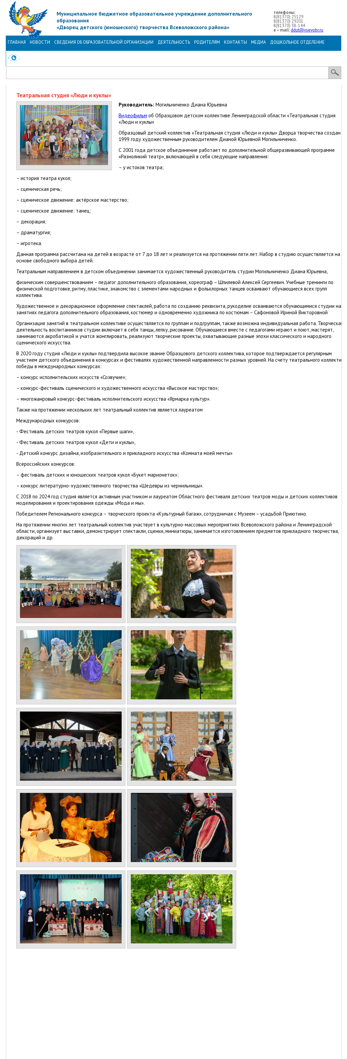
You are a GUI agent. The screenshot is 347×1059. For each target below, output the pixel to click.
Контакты (235, 42)
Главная (17, 42)
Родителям (207, 42)
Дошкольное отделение (297, 42)
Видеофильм (133, 115)
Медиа (258, 42)
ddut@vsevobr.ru (307, 30)
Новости (40, 42)
